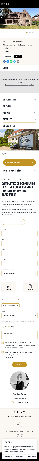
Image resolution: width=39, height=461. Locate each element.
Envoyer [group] (19, 364)
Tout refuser (8, 457)
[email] (18, 61)
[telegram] (14, 61)
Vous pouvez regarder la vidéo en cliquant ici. (19, 85)
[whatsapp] (11, 61)
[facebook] (4, 61)
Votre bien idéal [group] (12, 222)
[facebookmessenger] (7, 61)
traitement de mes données (21, 352)
